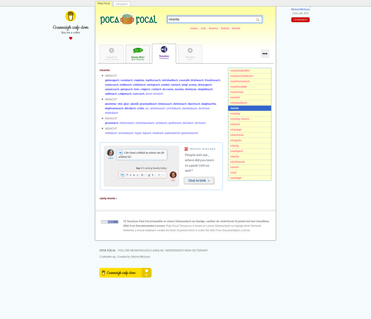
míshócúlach (126, 123)
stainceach (112, 84)
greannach (111, 123)
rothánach (139, 84)
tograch (147, 133)
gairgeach (126, 89)
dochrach (204, 108)
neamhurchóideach (241, 75)
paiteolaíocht (172, 133)
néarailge (236, 129)
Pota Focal (103, 3)
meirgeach (153, 84)
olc (147, 108)
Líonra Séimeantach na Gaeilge (186, 221)
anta (203, 28)
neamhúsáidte (238, 86)
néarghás (236, 140)
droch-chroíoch (154, 93)
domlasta (190, 89)
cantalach (126, 80)
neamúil (235, 97)
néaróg (234, 145)
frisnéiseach (212, 80)
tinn (120, 103)
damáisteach (189, 108)
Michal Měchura (140, 256)
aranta (193, 84)
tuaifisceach (153, 80)
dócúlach (130, 108)
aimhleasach (157, 108)
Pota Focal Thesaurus (179, 225)
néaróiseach (237, 161)
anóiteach (161, 123)
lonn (136, 89)
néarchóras (237, 135)
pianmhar (111, 103)
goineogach (112, 80)
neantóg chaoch (239, 118)
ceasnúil (184, 80)
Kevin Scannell (236, 221)
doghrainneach (114, 108)
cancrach (138, 93)
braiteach (158, 133)
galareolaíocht (189, 133)
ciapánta (139, 80)
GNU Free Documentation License (144, 225)
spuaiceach (112, 89)
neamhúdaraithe (240, 70)
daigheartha (208, 103)
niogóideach (205, 89)
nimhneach (180, 103)
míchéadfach (170, 80)
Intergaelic (122, 4)
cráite (140, 108)
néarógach (236, 151)
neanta (234, 108)
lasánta (179, 89)
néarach (235, 124)
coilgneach (124, 93)
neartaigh (236, 177)
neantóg (235, 113)
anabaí (165, 84)
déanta (236, 28)
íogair (138, 133)
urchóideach (173, 108)
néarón (234, 167)
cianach (175, 84)
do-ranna (168, 89)
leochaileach (126, 133)
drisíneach (197, 80)
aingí (184, 84)
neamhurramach (240, 81)
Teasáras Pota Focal (139, 221)
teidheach (126, 84)
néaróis (234, 156)
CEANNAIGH (300, 19)
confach (156, 89)
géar (126, 103)
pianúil (134, 103)
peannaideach (148, 103)
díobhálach (111, 112)
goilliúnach (175, 123)
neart (233, 172)
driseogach (205, 84)
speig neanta (108, 198)
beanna (213, 28)
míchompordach (144, 123)
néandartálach (238, 102)
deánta (225, 28)
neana (194, 28)
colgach (145, 89)
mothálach (111, 133)
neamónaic (236, 92)
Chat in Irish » (199, 180)
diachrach (194, 103)
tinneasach (165, 103)
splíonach (111, 93)
